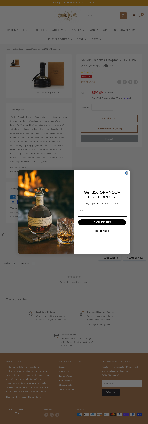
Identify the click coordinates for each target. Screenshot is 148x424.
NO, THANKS (102, 231)
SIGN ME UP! (102, 222)
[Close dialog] (127, 173)
